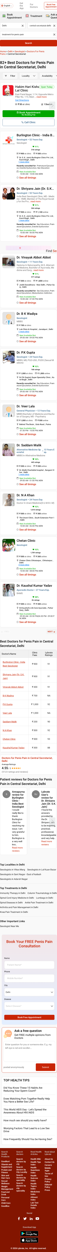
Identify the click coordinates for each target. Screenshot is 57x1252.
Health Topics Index (34, 1186)
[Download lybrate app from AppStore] (29, 1242)
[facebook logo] (19, 1220)
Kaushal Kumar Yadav (14, 747)
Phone (7, 972)
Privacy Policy (48, 1180)
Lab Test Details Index (34, 1205)
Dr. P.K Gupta (26, 352)
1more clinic (24, 162)
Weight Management (7, 1187)
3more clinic (24, 565)
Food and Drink (5, 1193)
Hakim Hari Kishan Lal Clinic (28, 88)
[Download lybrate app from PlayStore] (29, 1235)
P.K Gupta (8, 704)
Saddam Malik (10, 721)
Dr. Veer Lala (26, 406)
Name (7, 958)
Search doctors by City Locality (21, 1169)
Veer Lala (7, 713)
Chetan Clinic (26, 540)
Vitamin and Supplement (6, 1165)
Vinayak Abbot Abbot (13, 687)
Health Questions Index (35, 1170)
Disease (7, 999)
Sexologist (20, 51)
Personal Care (5, 1198)
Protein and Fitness (6, 1171)
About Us (49, 1159)
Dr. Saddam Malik (29, 445)
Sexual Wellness (5, 1182)
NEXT (50, 631)
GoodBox (5, 1206)
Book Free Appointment (29, 1017)
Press (47, 1190)
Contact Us (49, 1162)
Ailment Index (34, 1198)
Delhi (10, 51)
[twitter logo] (25, 1220)
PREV (6, 631)
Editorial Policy (48, 1185)
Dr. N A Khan (25, 495)
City (6, 985)
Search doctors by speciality (21, 1177)
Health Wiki (36, 1159)
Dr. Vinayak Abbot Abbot (34, 257)
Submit (45, 1067)
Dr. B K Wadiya (27, 314)
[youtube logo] (37, 1220)
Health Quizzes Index (34, 1178)
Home (3, 51)
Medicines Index (35, 1192)
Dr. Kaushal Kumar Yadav (34, 585)
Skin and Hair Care (5, 1176)
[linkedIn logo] (31, 1220)
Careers (48, 1165)
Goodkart (5, 1161)
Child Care (5, 1203)
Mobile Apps (48, 1169)
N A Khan (7, 730)
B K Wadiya (8, 695)
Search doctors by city (21, 1161)
